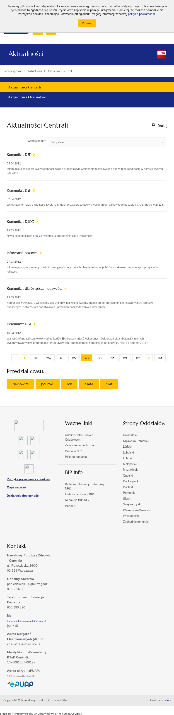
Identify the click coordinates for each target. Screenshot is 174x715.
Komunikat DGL (20, 324)
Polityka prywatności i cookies (28, 479)
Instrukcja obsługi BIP (79, 494)
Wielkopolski (131, 516)
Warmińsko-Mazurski (137, 510)
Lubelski (128, 452)
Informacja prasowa (23, 253)
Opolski (128, 475)
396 (125, 358)
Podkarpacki (131, 481)
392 (74, 358)
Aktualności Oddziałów (27, 97)
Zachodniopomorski (136, 521)
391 (61, 358)
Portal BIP (72, 506)
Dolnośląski (130, 435)
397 (138, 358)
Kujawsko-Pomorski (136, 441)
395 (112, 358)
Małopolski (130, 464)
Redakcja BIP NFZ (77, 500)
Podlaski (128, 487)
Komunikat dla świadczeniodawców (35, 289)
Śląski (127, 498)
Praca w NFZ (73, 451)
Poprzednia (24, 357)
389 (35, 358)
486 (160, 358)
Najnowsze (20, 384)
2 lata (88, 384)
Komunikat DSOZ (21, 222)
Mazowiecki (130, 469)
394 (99, 358)
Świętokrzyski (132, 504)
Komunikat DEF (19, 155)
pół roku (47, 384)
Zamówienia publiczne (79, 445)
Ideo (168, 700)
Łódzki (127, 446)
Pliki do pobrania (76, 456)
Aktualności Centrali (24, 87)
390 (48, 358)
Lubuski (128, 458)
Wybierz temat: (37, 141)
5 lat (109, 384)
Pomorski (129, 492)
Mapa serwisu (16, 487)
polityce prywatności (141, 14)
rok (69, 384)
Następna (149, 357)
